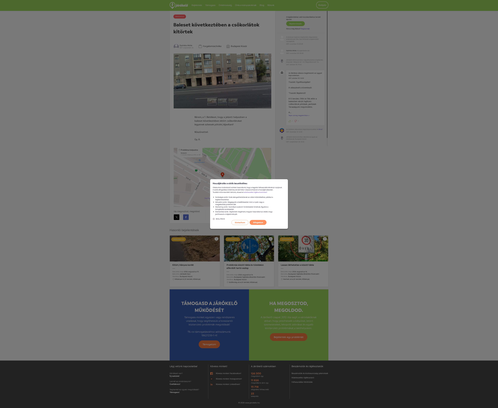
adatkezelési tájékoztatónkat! (255, 192)
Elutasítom (240, 222)
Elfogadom (258, 222)
